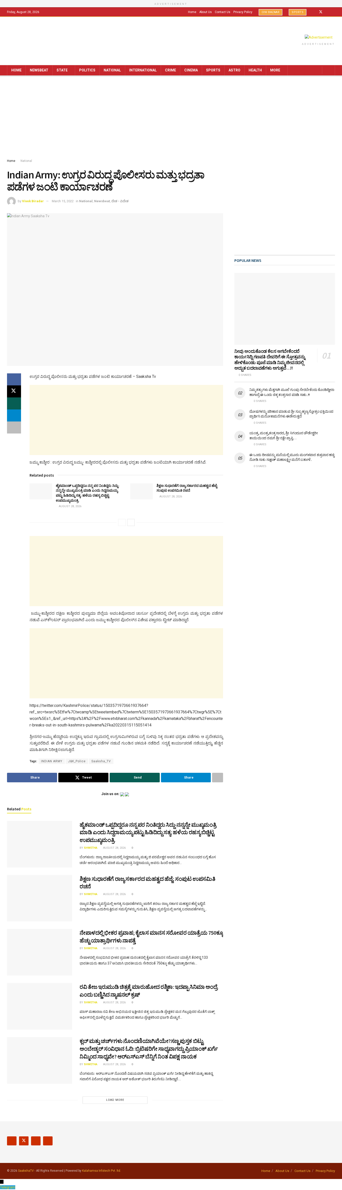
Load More (115, 1100)
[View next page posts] (131, 522)
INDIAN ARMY (51, 761)
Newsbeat (39, 70)
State (62, 70)
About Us (205, 12)
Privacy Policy (242, 12)
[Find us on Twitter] (320, 12)
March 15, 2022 (63, 201)
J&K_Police (77, 761)
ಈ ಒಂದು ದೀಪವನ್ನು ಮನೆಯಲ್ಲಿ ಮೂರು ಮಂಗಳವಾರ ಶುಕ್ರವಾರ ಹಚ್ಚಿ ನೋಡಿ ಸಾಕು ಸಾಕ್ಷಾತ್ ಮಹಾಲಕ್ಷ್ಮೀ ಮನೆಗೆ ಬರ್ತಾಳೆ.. (291, 457)
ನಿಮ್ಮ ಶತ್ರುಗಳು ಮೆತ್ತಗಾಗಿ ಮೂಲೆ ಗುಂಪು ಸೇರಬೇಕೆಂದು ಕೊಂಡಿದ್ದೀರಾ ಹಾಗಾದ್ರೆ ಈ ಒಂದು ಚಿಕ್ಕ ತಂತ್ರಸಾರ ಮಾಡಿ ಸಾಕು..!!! (291, 392)
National (112, 70)
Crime (170, 70)
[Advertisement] (171, 118)
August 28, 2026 (69, 506)
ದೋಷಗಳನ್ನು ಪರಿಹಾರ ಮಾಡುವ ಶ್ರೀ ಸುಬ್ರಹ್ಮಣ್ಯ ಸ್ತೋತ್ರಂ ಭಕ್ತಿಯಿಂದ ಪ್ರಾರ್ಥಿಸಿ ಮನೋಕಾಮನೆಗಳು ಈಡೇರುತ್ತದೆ (291, 414)
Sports (297, 12)
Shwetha (90, 847)
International (143, 70)
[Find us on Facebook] (314, 12)
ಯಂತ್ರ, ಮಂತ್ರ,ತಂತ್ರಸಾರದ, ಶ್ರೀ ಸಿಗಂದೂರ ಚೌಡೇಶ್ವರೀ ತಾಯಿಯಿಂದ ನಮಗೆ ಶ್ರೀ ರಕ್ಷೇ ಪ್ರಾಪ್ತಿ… (283, 435)
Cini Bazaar (271, 12)
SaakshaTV (26, 1170)
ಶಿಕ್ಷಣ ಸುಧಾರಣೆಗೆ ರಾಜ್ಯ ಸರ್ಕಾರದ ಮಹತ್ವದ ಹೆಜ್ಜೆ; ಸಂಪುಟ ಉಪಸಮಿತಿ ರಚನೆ (187, 488)
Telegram (7, 1187)
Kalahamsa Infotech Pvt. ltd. (101, 1170)
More (275, 70)
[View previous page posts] (122, 522)
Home (192, 12)
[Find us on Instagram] (327, 12)
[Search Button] (329, 70)
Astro (234, 70)
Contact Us (222, 12)
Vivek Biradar (33, 201)
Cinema (191, 70)
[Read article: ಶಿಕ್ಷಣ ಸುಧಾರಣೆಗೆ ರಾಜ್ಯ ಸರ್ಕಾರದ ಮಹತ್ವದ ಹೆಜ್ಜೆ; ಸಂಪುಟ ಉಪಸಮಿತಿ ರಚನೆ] (141, 491)
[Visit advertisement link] (318, 37)
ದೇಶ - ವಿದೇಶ (119, 201)
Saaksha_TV (101, 761)
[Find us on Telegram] (333, 12)
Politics (87, 70)
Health (255, 70)
